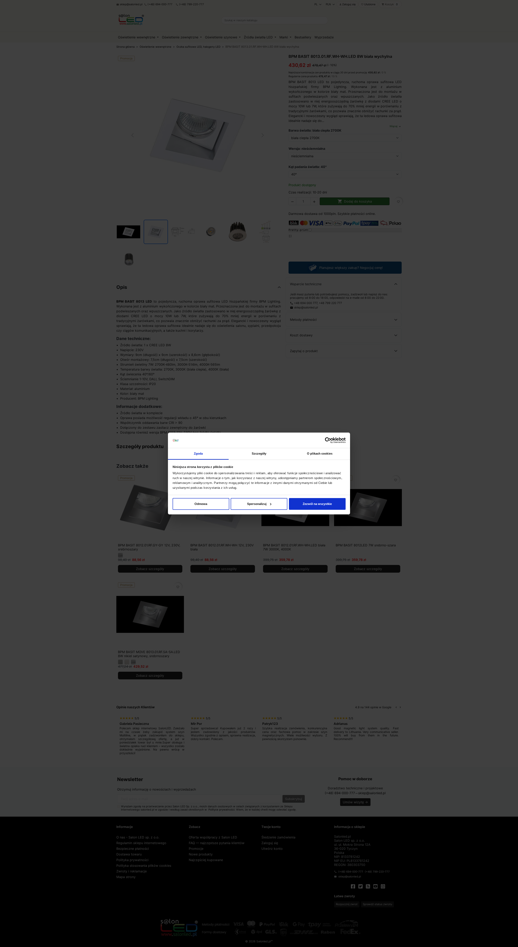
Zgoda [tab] (198, 453)
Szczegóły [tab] (259, 453)
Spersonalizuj (256, 504)
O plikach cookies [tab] (319, 453)
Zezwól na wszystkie (317, 504)
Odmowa (200, 504)
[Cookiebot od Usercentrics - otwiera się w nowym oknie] (328, 440)
